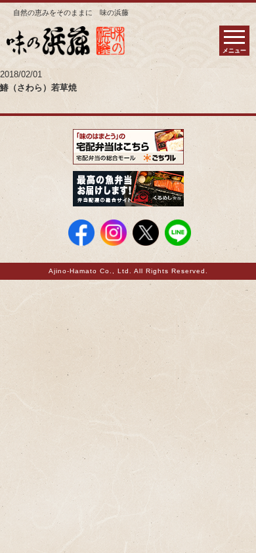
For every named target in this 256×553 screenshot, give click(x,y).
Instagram (113, 232)
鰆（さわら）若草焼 (38, 87)
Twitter (146, 232)
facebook (81, 232)
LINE (178, 232)
